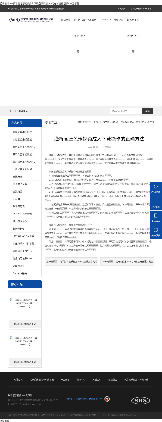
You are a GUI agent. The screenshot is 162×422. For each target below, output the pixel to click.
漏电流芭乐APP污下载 (25, 251)
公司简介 (122, 9)
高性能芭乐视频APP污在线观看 (29, 147)
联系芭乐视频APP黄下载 (141, 9)
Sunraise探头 (20, 273)
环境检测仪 (19, 266)
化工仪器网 (112, 415)
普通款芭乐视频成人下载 (26, 154)
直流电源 (17, 176)
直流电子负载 (20, 184)
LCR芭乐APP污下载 (23, 236)
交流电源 (17, 191)
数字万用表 (19, 206)
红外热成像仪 (20, 221)
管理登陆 (121, 415)
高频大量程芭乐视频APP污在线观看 (32, 132)
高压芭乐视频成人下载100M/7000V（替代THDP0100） (24, 325)
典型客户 (106, 20)
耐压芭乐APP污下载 (23, 243)
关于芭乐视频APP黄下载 (79, 36)
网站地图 (4, 420)
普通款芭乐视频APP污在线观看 (29, 161)
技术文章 (104, 122)
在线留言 (112, 379)
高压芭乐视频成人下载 (60, 155)
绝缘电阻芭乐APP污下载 (26, 258)
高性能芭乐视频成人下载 (26, 139)
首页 (95, 122)
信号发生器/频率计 (22, 214)
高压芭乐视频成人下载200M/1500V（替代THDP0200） (24, 363)
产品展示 (91, 20)
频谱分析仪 (19, 228)
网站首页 (66, 20)
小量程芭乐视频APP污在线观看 (29, 169)
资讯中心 (118, 20)
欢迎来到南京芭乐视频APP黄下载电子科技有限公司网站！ (36, 9)
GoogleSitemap (131, 415)
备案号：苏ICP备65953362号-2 (73, 415)
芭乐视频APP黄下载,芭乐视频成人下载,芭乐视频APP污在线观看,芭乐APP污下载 (39, 3)
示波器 (16, 199)
